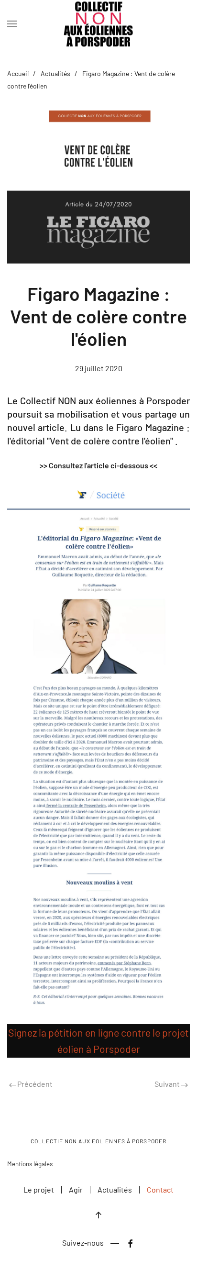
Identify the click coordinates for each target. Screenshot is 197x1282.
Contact (160, 1189)
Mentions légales (30, 1164)
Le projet (38, 1189)
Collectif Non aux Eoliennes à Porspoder (98, 1141)
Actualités (55, 73)
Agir (76, 1189)
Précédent (34, 1083)
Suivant (167, 1083)
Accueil (18, 73)
